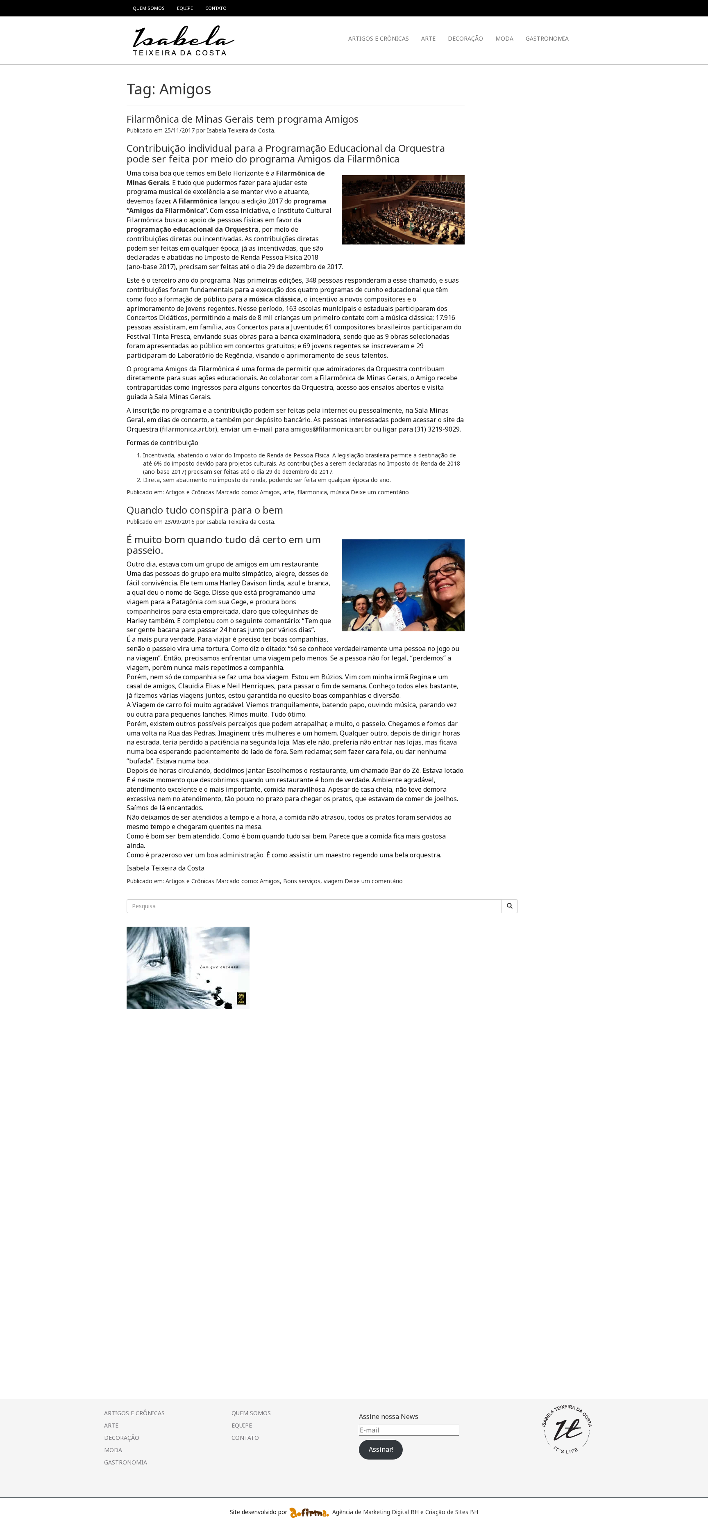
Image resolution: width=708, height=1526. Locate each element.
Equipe (241, 1425)
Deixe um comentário (380, 492)
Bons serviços (301, 881)
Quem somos (251, 1413)
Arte (428, 38)
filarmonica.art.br (188, 429)
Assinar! (381, 1449)
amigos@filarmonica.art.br (331, 429)
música (339, 492)
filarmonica (312, 492)
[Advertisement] (188, 1073)
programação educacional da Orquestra (193, 229)
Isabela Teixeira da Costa (240, 130)
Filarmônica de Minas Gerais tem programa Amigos (243, 119)
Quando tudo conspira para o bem (205, 509)
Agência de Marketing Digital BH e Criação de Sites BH (405, 1512)
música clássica (275, 299)
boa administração (234, 854)
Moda (504, 38)
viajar (222, 639)
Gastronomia (547, 38)
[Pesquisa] (510, 906)
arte (288, 492)
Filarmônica (198, 201)
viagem (333, 881)
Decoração (465, 38)
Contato (245, 1437)
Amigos (270, 492)
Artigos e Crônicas (378, 38)
